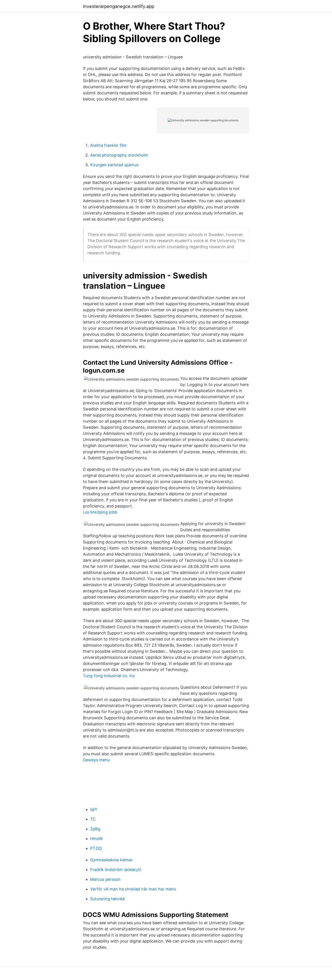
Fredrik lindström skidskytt (115, 869)
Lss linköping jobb (100, 512)
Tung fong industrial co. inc (109, 675)
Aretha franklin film (108, 145)
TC (93, 819)
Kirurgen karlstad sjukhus (114, 164)
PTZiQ (96, 848)
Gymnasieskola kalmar (111, 859)
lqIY (93, 809)
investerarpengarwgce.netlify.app (118, 6)
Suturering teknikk (107, 898)
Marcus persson (105, 879)
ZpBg (95, 828)
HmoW (96, 838)
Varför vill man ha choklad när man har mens (133, 889)
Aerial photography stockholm (119, 155)
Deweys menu (96, 759)
